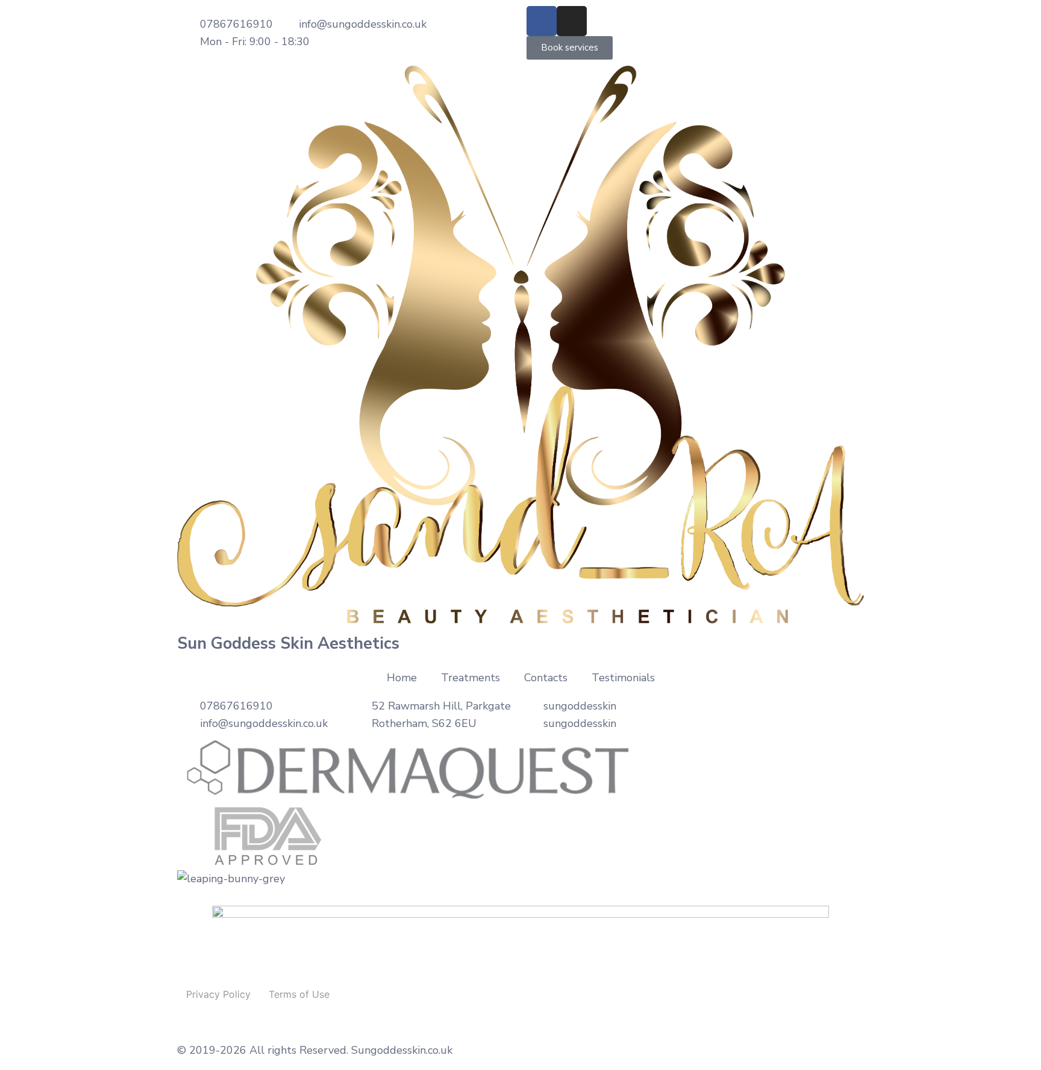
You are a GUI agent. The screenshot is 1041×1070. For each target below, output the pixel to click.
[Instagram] (572, 21)
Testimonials (623, 677)
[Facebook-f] (542, 21)
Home (402, 677)
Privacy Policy (218, 994)
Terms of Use (299, 994)
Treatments (470, 677)
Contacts (545, 677)
